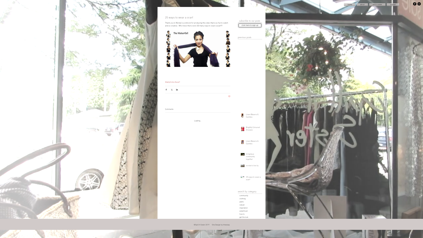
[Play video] (197, 48)
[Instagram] (419, 4)
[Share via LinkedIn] (177, 90)
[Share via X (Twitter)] (172, 90)
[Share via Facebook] (166, 90)
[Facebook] (414, 4)
